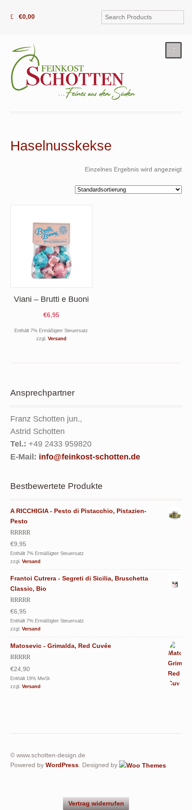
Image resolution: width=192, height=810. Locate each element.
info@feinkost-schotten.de (89, 456)
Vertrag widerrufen (96, 803)
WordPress (62, 764)
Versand (57, 338)
